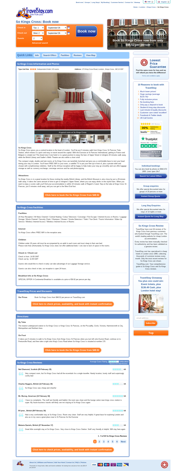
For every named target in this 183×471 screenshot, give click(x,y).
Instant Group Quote (150, 196)
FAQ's (77, 462)
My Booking (105, 2)
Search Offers (49, 55)
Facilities (65, 55)
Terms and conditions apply (151, 76)
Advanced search (40, 43)
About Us (32, 462)
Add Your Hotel (59, 462)
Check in (21, 27)
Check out (22, 33)
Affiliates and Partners (45, 462)
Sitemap (137, 2)
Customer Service (117, 2)
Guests (20, 38)
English (164, 2)
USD (149, 2)
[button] (108, 101)
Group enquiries (151, 186)
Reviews (78, 55)
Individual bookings (151, 166)
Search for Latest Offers (151, 176)
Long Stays (96, 2)
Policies (83, 462)
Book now (79, 2)
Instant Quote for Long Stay (150, 216)
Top (151, 333)
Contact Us (129, 2)
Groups (87, 2)
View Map (90, 55)
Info (37, 55)
